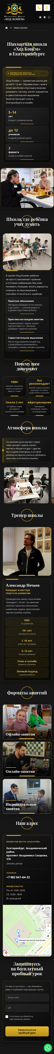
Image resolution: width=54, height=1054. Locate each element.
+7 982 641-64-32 (18, 877)
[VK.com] (40, 17)
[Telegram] (45, 17)
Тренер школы (27, 515)
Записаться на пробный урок (27, 1031)
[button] (47, 7)
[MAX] (49, 17)
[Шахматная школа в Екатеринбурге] (14, 12)
